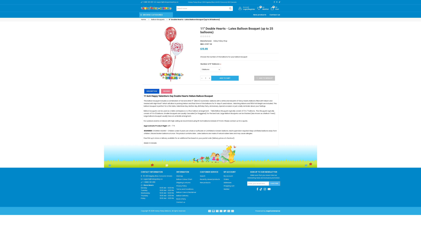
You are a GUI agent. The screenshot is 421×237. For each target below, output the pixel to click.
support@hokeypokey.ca (153, 179)
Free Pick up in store (151, 138)
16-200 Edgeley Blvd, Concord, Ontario (157, 176)
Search (202, 176)
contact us (234, 121)
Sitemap (179, 176)
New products (259, 15)
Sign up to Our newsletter (263, 172)
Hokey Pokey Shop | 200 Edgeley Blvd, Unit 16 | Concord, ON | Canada (212, 2)
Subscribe (274, 183)
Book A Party (181, 199)
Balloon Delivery (182, 196)
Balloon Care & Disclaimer (186, 192)
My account (228, 176)
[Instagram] (276, 2)
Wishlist (226, 189)
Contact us (275, 15)
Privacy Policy (181, 186)
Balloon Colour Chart (184, 179)
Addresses (227, 182)
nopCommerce (273, 211)
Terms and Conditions (184, 189)
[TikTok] (279, 2)
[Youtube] (269, 189)
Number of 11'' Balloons (210, 64)
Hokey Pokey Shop (220, 41)
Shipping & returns (183, 182)
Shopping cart (229, 186)
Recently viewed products (210, 179)
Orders (226, 179)
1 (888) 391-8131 (149, 182)
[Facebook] (274, 2)
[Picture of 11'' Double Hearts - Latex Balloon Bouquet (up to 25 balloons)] (170, 51)
